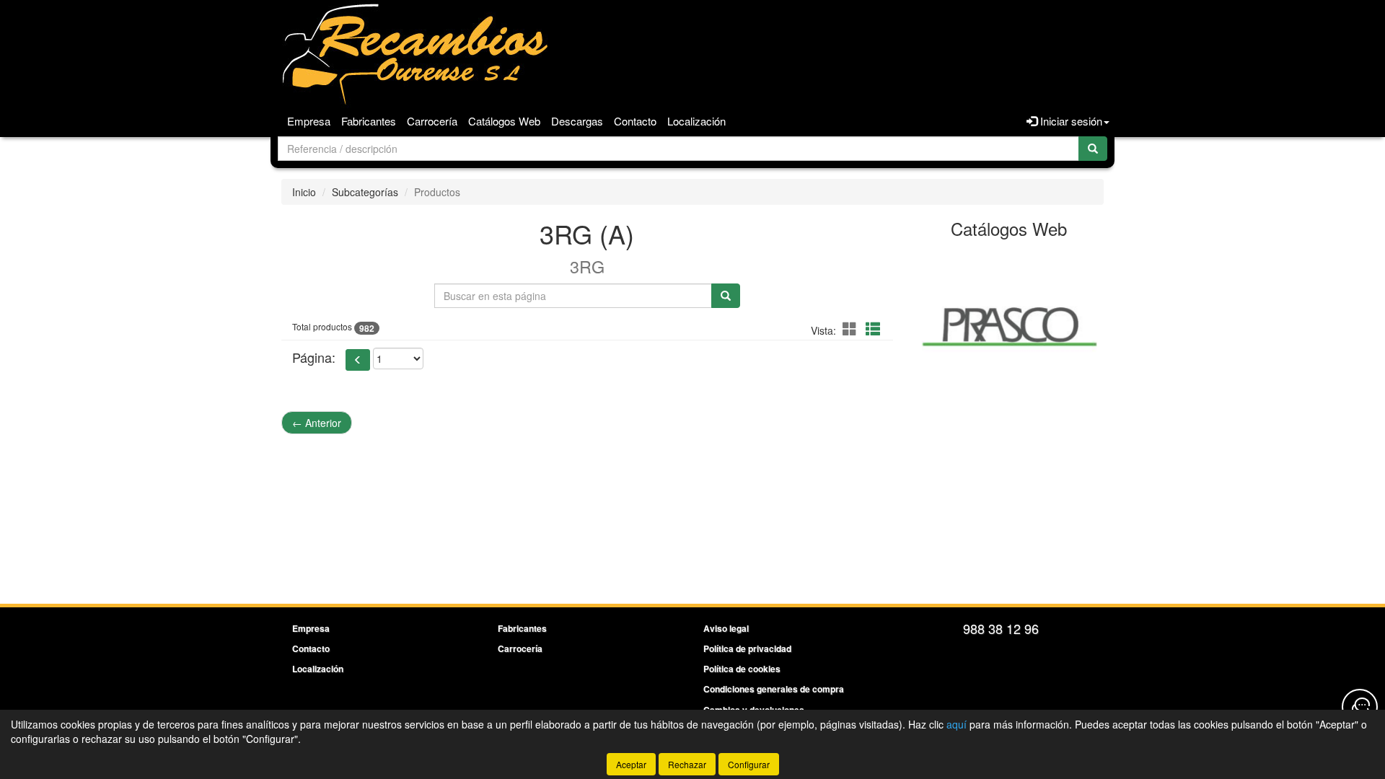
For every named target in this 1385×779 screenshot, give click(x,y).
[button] (851, 328)
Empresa (308, 120)
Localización (696, 120)
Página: (313, 357)
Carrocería (432, 120)
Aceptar (631, 764)
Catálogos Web (504, 120)
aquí (956, 724)
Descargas (577, 120)
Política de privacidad (747, 648)
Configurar (749, 764)
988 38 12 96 (1001, 628)
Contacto (635, 120)
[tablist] (1009, 325)
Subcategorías (365, 192)
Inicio (304, 192)
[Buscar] (1092, 148)
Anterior (316, 422)
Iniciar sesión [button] (1069, 120)
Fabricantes (368, 120)
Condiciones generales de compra (773, 688)
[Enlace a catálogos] (1009, 324)
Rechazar (687, 764)
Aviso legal (726, 628)
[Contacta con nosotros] (1360, 707)
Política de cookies (742, 668)
